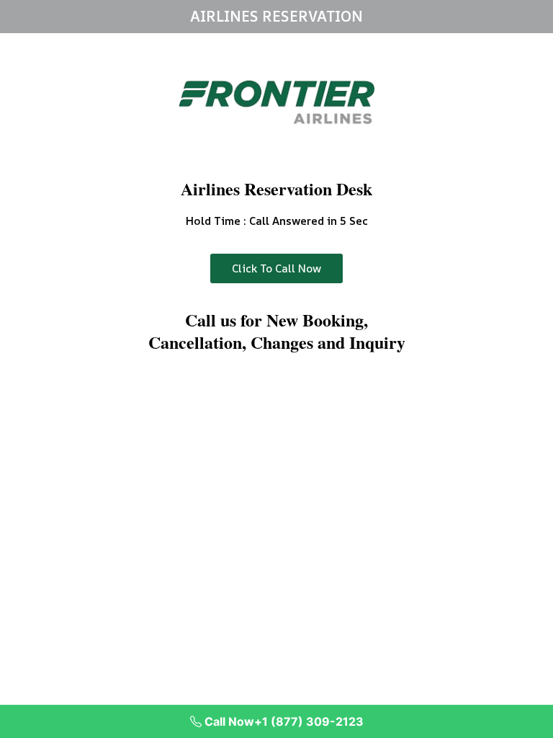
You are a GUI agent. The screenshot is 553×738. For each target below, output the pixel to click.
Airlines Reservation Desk (276, 188)
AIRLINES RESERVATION (276, 16)
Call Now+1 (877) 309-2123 (283, 721)
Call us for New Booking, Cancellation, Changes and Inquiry (276, 331)
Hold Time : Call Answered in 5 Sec (277, 220)
